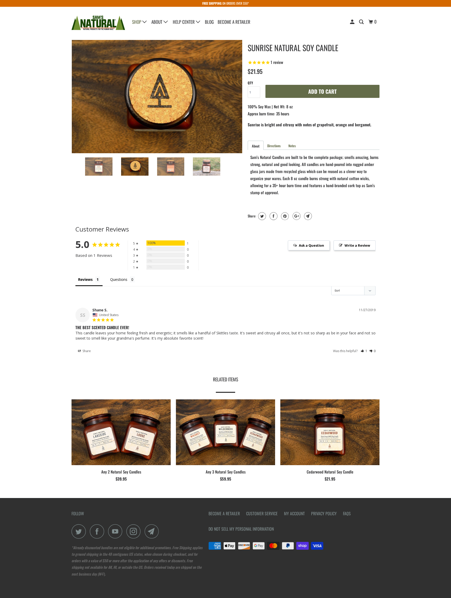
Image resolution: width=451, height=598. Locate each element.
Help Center (184, 22)
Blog (209, 22)
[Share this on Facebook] (272, 216)
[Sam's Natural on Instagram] (135, 531)
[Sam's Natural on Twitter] (80, 531)
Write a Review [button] (357, 245)
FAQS (347, 513)
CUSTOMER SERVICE (262, 513)
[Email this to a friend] (307, 216)
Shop (137, 22)
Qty (250, 82)
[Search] (361, 22)
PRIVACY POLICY (324, 513)
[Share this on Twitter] (261, 216)
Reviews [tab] (85, 279)
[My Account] (352, 22)
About (157, 22)
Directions (274, 145)
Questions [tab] (118, 279)
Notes (292, 145)
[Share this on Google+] (295, 216)
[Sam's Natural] (98, 23)
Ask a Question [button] (311, 245)
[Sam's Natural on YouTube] (116, 531)
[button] (364, 351)
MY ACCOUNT (294, 513)
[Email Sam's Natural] (153, 531)
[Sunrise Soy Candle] (157, 96)
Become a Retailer (234, 22)
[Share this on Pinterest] (284, 216)
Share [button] (86, 351)
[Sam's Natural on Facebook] (98, 531)
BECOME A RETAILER (224, 513)
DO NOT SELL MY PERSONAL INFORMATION (241, 529)
